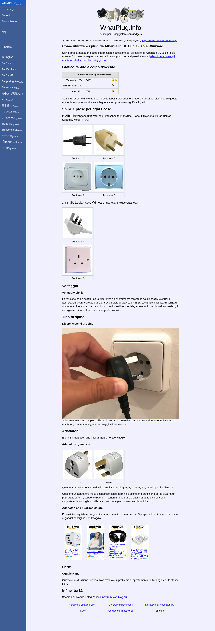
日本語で (10, 105)
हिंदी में (7, 99)
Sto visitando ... (11, 21)
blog (4, 32)
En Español (8, 63)
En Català (7, 75)
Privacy (82, 610)
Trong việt (10, 123)
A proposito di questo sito (82, 605)
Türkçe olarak (12, 129)
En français (11, 87)
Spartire (160, 610)
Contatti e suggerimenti (121, 605)
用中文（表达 (12, 93)
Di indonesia (12, 117)
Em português (13, 81)
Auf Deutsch (9, 69)
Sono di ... (7, 15)
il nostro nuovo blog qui (113, 597)
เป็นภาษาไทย (12, 142)
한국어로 (10, 135)
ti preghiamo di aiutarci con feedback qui (158, 40)
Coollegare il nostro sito (120, 610)
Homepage (8, 9)
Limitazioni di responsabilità (159, 605)
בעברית (9, 148)
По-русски (10, 111)
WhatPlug (11, 3)
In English (7, 57)
